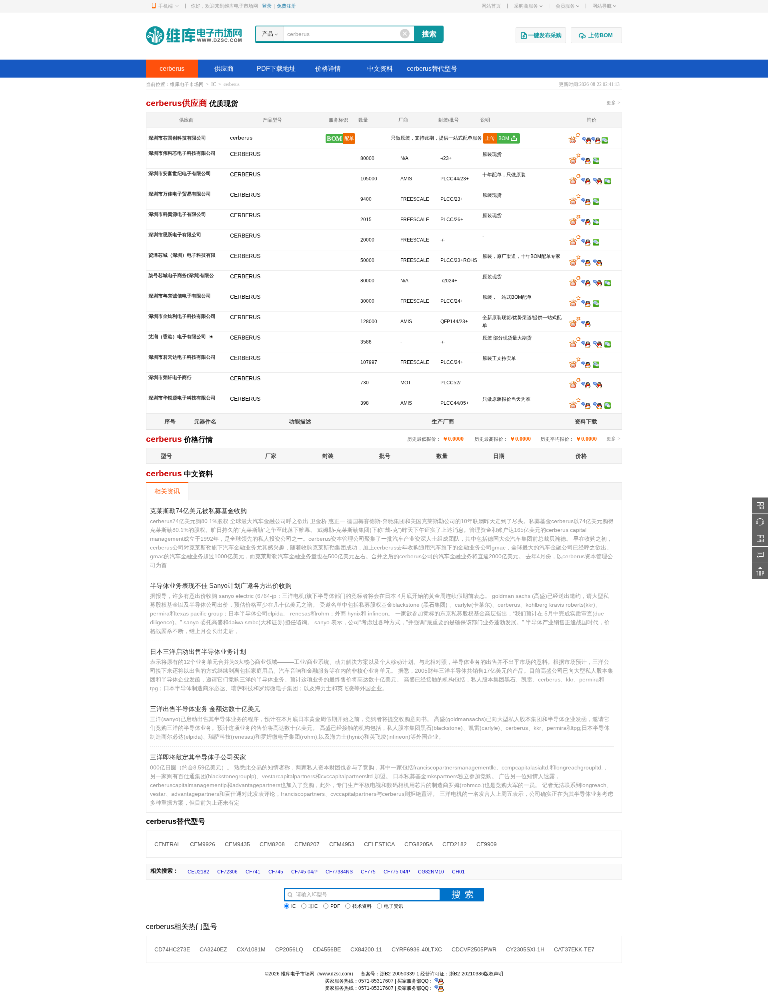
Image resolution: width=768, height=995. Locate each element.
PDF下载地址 (276, 68)
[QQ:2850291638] (585, 262)
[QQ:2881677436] (585, 283)
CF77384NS (339, 872)
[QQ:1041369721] (597, 405)
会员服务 (565, 6)
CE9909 (486, 844)
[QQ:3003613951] (585, 160)
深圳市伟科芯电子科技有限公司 (182, 153)
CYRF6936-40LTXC (417, 949)
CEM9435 (237, 844)
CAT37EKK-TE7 (574, 949)
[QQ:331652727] (439, 988)
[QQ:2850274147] (586, 140)
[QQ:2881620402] (597, 283)
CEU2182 (198, 872)
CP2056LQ (289, 949)
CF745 (275, 872)
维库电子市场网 (187, 84)
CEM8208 (272, 844)
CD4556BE (327, 949)
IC (213, 84)
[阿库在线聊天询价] (574, 140)
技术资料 (362, 906)
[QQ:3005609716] (585, 344)
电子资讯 (393, 906)
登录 (267, 6)
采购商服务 (526, 6)
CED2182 (454, 844)
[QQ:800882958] (585, 364)
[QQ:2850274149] (595, 140)
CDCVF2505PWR (474, 949)
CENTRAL (167, 844)
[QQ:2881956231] (585, 323)
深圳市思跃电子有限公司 (174, 235)
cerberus (172, 68)
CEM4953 (341, 844)
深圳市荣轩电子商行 (170, 377)
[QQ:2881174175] (585, 221)
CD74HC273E (172, 949)
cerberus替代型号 (432, 68)
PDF (335, 906)
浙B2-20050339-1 (399, 974)
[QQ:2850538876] (585, 242)
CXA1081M (251, 949)
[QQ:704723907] (585, 405)
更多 (613, 103)
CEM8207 (307, 844)
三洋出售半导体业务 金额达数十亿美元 (205, 708)
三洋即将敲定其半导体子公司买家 (198, 757)
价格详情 (328, 68)
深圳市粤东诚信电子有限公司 (179, 296)
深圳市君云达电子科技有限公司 (182, 357)
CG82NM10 (431, 872)
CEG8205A (418, 844)
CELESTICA (379, 844)
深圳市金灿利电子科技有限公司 (182, 316)
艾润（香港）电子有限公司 (177, 337)
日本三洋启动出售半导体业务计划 (198, 651)
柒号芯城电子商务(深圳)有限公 (181, 275)
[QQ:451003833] (585, 201)
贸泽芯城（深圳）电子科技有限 (182, 255)
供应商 (224, 68)
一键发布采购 (545, 35)
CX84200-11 (366, 949)
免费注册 (286, 6)
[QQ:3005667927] (597, 344)
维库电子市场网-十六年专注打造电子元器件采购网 (194, 35)
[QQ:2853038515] (585, 181)
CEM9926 (202, 844)
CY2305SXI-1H (525, 949)
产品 (267, 33)
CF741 (253, 872)
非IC (313, 906)
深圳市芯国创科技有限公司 (177, 138)
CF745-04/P (304, 872)
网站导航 (602, 6)
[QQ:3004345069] (585, 303)
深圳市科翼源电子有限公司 (177, 214)
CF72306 (227, 872)
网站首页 (491, 6)
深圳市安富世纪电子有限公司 (179, 173)
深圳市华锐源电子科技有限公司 (182, 398)
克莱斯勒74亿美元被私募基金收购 (198, 510)
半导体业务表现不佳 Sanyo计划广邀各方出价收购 (221, 585)
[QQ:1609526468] (439, 981)
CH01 (458, 872)
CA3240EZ (213, 949)
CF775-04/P (397, 872)
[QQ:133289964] (585, 385)
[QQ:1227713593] (597, 385)
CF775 (368, 872)
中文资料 (380, 68)
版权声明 (493, 974)
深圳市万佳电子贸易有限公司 (179, 194)
